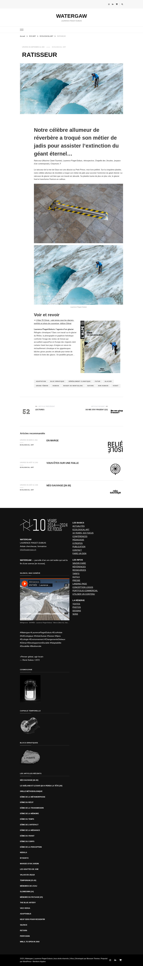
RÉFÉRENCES (79, 567)
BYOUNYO (24, 858)
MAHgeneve (24, 622)
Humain (56, 385)
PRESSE (76, 580)
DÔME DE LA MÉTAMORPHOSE (33, 797)
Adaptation (41, 381)
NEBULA (23, 852)
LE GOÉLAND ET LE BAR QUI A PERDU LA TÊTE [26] (41, 786)
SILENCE (23, 925)
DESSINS (76, 611)
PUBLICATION (78, 546)
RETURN (23, 931)
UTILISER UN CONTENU (83, 594)
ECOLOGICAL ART (59, 47)
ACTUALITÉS (78, 526)
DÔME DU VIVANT (27, 836)
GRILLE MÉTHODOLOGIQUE (31, 791)
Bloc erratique (57, 381)
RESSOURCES (79, 570)
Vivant (115, 385)
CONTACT (77, 550)
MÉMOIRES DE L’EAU (28, 886)
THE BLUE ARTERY (28, 903)
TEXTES (76, 604)
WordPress (27, 962)
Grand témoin (42, 385)
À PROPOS (77, 543)
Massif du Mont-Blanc (73, 385)
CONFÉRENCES (79, 536)
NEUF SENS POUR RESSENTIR (32, 919)
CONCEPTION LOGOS (82, 587)
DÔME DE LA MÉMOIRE (29, 814)
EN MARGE (53, 440)
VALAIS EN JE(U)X (27, 875)
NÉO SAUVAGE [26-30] (59, 485)
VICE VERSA (25, 908)
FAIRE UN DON (79, 553)
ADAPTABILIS (25, 914)
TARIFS (75, 573)
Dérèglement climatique (79, 381)
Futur (97, 381)
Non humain (103, 385)
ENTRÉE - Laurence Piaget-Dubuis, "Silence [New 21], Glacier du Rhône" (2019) (55, 622)
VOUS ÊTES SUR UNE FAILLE (63, 463)
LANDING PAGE (79, 584)
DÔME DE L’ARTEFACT (29, 825)
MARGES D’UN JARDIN (29, 864)
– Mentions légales (38, 962)
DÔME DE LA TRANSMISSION (32, 808)
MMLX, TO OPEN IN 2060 (30, 942)
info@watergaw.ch (28, 550)
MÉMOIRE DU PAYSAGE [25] (31, 897)
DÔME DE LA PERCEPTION (31, 847)
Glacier (108, 381)
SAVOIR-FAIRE (79, 563)
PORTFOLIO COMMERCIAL (85, 590)
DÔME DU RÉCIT (26, 802)
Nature (90, 385)
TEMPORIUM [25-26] (28, 880)
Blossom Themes (93, 959)
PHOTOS (76, 607)
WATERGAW (71, 16)
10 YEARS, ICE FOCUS (82, 533)
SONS (75, 614)
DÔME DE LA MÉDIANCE (30, 830)
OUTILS (76, 577)
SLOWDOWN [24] (27, 892)
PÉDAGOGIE (78, 540)
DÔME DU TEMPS (27, 819)
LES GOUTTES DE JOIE (29, 869)
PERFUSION (25, 936)
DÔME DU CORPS (27, 841)
